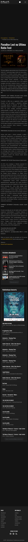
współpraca (17, 523)
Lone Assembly (6, 412)
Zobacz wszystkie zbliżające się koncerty (14, 439)
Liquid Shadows (6, 372)
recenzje (3, 519)
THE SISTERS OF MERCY (8, 400)
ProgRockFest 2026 (7, 331)
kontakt (16, 525)
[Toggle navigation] (25, 2)
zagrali (2, 520)
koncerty (3, 515)
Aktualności (12, 37)
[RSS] (16, 534)
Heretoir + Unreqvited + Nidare (10, 395)
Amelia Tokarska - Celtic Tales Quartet (12, 344)
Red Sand (5, 383)
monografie (3, 523)
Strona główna (4, 37)
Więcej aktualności (14, 282)
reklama (16, 520)
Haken (4, 389)
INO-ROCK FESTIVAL (7, 323)
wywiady (2, 527)
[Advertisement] (14, 20)
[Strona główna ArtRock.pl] (5, 2)
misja (16, 515)
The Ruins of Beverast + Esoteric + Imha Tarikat (14, 428)
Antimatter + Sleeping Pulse (9, 338)
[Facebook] (10, 534)
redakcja (16, 512)
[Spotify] (13, 534)
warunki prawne (18, 516)
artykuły (2, 525)
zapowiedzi (3, 516)
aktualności (3, 512)
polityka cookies (18, 519)
